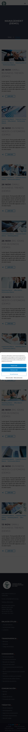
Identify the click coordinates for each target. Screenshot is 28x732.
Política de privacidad (18, 377)
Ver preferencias (14, 374)
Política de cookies (9, 377)
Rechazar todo (14, 370)
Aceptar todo (14, 365)
